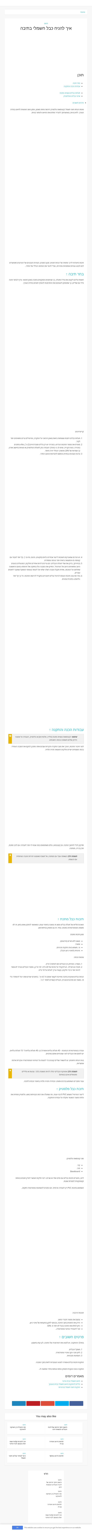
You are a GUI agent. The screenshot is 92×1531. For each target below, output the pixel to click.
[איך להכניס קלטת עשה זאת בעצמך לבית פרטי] (37, 1516)
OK (17, 1527)
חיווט (46, 23)
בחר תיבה (76, 83)
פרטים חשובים (78, 102)
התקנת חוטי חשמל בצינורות (69, 1387)
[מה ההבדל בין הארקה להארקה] (37, 1495)
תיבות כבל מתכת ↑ (71, 919)
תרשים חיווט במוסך (56, 1456)
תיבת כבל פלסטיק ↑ (70, 1089)
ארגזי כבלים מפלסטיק (71, 96)
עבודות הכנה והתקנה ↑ (66, 730)
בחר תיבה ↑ (75, 274)
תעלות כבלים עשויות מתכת (70, 93)
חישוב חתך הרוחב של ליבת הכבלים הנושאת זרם (54, 1484)
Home (82, 12)
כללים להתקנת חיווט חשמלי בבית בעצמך (64, 1384)
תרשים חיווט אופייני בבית (54, 1505)
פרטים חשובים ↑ (71, 1337)
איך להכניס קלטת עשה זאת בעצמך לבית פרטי (53, 1516)
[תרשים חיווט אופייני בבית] (37, 1505)
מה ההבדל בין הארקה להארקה (54, 1495)
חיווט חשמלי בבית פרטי (71, 1381)
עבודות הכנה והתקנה (72, 86)
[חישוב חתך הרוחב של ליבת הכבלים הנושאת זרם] (37, 1481)
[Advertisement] (46, 51)
